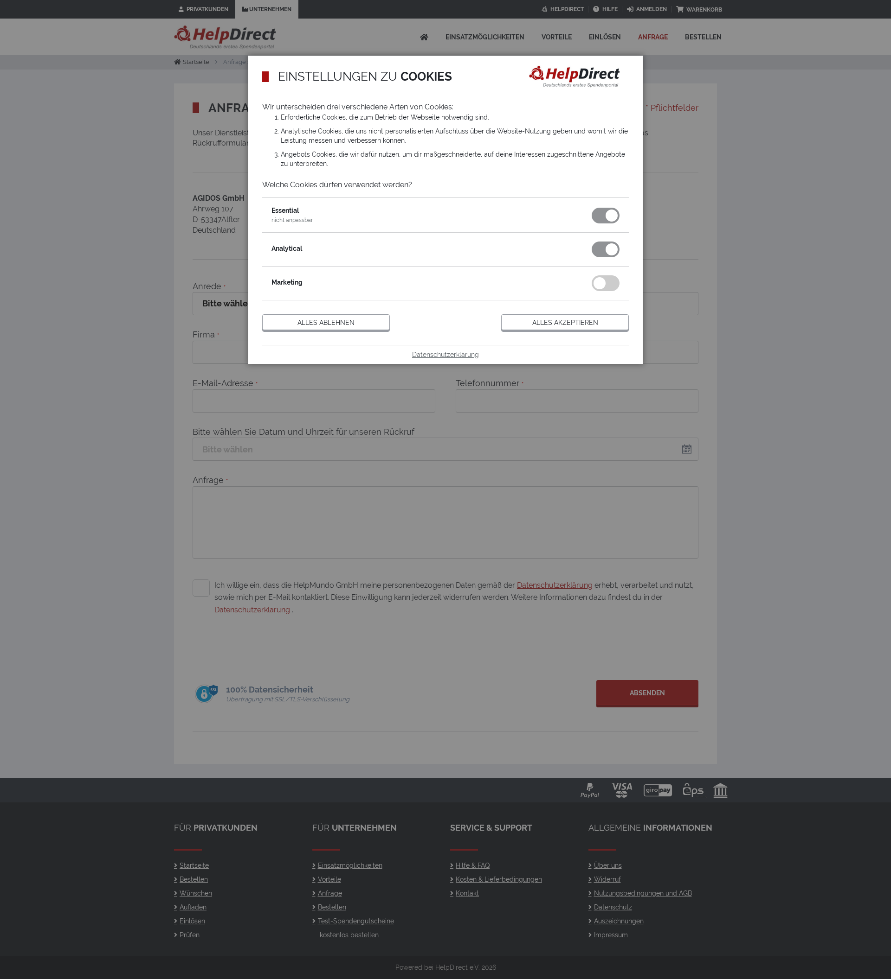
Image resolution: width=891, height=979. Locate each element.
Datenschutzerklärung (445, 354)
